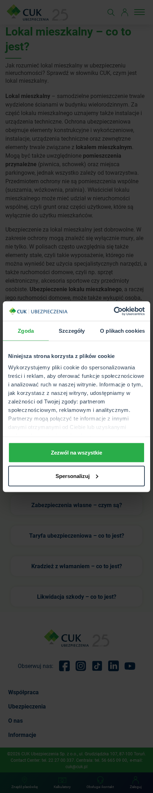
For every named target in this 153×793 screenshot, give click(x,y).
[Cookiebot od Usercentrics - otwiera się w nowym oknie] (114, 311)
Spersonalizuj (73, 476)
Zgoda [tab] (26, 331)
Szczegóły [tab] (72, 331)
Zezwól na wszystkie (76, 453)
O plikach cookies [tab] (122, 331)
